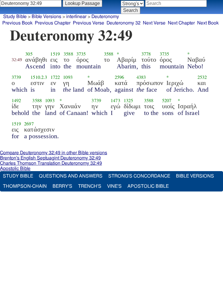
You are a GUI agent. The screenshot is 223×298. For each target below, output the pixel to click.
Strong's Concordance (139, 176)
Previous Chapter (53, 23)
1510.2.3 (38, 77)
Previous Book (17, 23)
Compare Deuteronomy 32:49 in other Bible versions (53, 152)
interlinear (76, 16)
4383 (141, 77)
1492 (16, 100)
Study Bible (15, 16)
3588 (68, 54)
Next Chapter (181, 23)
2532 (202, 77)
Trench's (89, 186)
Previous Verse (88, 23)
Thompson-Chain (25, 186)
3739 (16, 77)
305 (28, 54)
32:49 (17, 59)
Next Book (208, 23)
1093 (68, 77)
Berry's (62, 186)
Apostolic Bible (15, 168)
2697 (29, 123)
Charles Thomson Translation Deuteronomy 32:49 (51, 163)
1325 (128, 100)
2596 (119, 77)
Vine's (114, 186)
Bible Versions (46, 16)
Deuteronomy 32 (124, 23)
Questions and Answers (70, 176)
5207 (167, 100)
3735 (81, 54)
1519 (55, 54)
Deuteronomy (105, 16)
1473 (115, 100)
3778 (146, 54)
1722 (55, 77)
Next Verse (154, 23)
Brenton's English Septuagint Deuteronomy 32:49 (50, 158)
